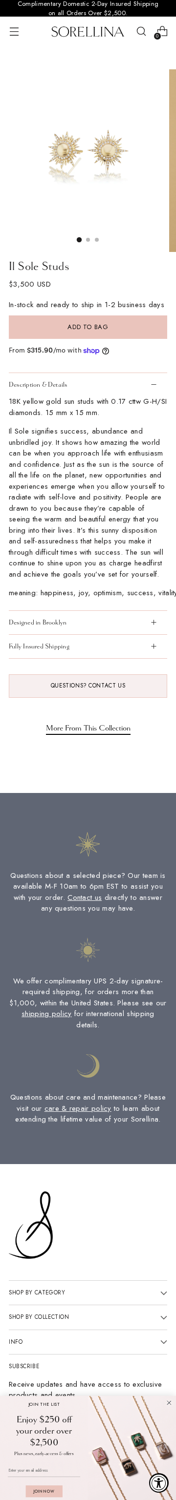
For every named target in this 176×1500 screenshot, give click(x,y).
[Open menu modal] (14, 31)
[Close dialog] (169, 1402)
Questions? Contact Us (88, 685)
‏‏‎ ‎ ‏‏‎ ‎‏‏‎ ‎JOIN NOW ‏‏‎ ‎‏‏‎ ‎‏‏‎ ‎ (44, 1491)
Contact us (84, 897)
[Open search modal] (141, 31)
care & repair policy (77, 1108)
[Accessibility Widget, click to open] (159, 1483)
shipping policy (47, 1013)
